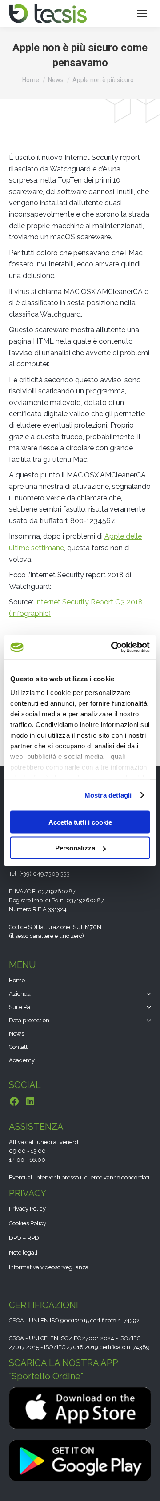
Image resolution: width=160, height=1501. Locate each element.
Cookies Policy (27, 1223)
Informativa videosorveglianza (48, 1267)
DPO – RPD (24, 1238)
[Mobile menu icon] (142, 13)
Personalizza (75, 848)
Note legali (23, 1252)
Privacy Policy (27, 1208)
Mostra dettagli (108, 795)
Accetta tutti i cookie (80, 822)
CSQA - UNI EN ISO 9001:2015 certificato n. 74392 (74, 1320)
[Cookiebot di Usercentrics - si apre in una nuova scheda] (113, 647)
